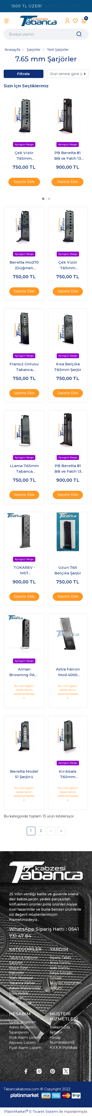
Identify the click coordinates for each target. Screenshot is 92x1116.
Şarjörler (16, 962)
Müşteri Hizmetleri (66, 983)
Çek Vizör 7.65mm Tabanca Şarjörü (24, 155)
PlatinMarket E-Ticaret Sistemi (31, 1111)
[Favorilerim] (75, 21)
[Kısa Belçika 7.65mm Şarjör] (68, 328)
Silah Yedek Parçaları (18, 995)
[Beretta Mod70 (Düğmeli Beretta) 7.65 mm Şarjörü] (24, 226)
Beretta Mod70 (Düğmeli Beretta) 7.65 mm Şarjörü (24, 265)
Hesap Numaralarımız (62, 1040)
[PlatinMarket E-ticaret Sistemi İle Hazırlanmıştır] (25, 1095)
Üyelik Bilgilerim (22, 1022)
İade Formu (60, 968)
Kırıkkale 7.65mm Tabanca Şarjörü (68, 774)
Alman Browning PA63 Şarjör (24, 672)
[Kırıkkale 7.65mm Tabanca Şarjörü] (68, 735)
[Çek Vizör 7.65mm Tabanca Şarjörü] (24, 116)
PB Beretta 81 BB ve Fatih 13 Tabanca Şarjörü (67, 155)
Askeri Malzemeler (25, 988)
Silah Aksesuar (21, 978)
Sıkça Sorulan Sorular (61, 975)
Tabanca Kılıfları (22, 983)
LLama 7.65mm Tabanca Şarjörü (24, 468)
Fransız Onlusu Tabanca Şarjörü (24, 367)
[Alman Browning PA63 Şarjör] (24, 633)
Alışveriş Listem (22, 1042)
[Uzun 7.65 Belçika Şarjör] (68, 532)
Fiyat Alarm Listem (25, 1048)
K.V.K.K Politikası (63, 1047)
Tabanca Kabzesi (23, 957)
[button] (43, 198)
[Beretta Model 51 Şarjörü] (24, 735)
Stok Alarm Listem (25, 1037)
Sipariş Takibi (60, 957)
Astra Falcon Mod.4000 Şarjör (68, 672)
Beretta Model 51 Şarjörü (24, 774)
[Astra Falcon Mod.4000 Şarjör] (68, 633)
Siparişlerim (18, 1032)
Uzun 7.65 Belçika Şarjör (67, 570)
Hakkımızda (60, 1027)
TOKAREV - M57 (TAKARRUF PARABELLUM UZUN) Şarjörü (24, 570)
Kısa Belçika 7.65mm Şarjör (67, 367)
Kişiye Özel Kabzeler (18, 970)
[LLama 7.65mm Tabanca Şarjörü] (24, 430)
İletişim (56, 988)
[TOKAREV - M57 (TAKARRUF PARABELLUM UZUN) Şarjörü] (24, 532)
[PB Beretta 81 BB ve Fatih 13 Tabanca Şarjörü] (67, 116)
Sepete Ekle (24, 181)
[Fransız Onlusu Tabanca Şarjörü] (24, 328)
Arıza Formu (60, 962)
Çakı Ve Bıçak (20, 1003)
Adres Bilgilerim (22, 1027)
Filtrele (23, 74)
